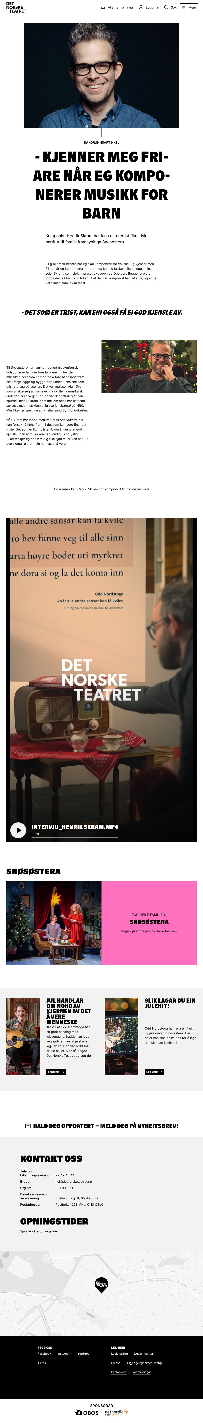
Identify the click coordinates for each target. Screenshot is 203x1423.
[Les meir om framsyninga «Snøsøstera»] (54, 922)
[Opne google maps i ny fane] (101, 1293)
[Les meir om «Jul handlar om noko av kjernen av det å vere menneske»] (23, 1036)
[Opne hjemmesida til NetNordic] (116, 1412)
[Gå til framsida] (16, 7)
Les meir (53, 1072)
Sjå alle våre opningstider (39, 1231)
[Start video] (18, 830)
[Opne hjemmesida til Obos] (86, 1412)
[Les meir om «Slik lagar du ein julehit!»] (121, 1036)
